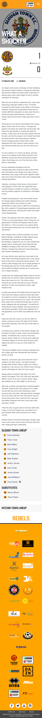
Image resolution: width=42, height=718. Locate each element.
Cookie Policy (22, 712)
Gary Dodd (12, 468)
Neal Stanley (12, 458)
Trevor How (12, 440)
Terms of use (11, 712)
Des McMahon (14, 477)
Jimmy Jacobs (13, 463)
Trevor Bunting (13, 435)
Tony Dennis (12, 482)
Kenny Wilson (13, 492)
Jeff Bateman (13, 454)
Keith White (12, 444)
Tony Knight (12, 449)
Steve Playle (13, 497)
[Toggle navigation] (38, 3)
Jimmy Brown (13, 473)
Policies (31, 712)
